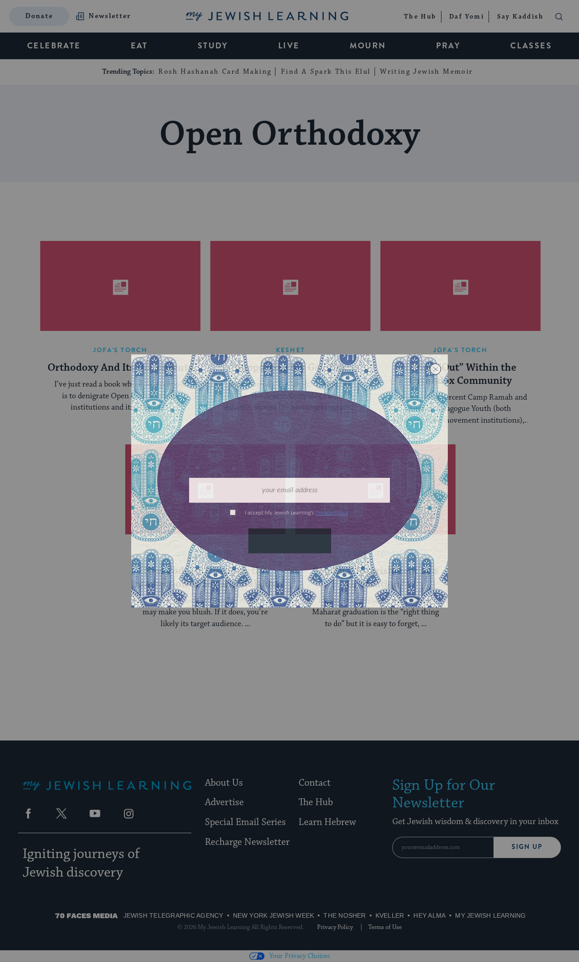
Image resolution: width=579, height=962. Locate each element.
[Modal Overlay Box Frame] (289, 481)
